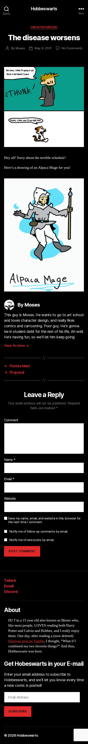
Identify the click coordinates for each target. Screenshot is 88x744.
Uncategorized (44, 27)
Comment (11, 420)
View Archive (16, 345)
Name (9, 460)
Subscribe (18, 711)
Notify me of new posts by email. (31, 540)
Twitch (10, 580)
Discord (11, 591)
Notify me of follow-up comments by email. (38, 531)
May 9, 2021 (43, 48)
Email (9, 479)
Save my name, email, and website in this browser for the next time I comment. (44, 520)
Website (10, 499)
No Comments (72, 48)
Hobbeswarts (44, 9)
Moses (20, 48)
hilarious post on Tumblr (26, 641)
